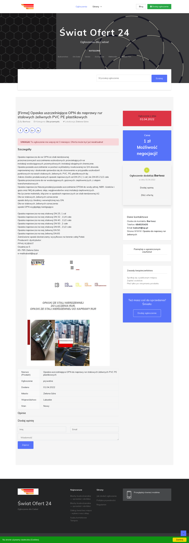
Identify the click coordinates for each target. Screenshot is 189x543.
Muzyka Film (126, 57)
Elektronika (113, 57)
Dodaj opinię (147, 187)
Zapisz (25, 445)
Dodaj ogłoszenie (160, 6)
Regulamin (101, 504)
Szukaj (159, 78)
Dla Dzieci (76, 57)
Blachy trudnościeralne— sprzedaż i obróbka (80, 497)
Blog (141, 6)
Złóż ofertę (147, 195)
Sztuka (87, 57)
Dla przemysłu (52, 121)
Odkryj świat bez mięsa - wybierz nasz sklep (81, 512)
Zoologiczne (99, 57)
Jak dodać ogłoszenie (107, 496)
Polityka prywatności (106, 500)
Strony (96, 6)
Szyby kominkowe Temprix (78, 519)
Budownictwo (63, 57)
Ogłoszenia (81, 6)
